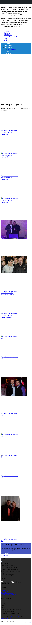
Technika (7, 33)
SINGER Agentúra (6, 591)
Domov (6, 31)
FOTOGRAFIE (8, 35)
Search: (3, 621)
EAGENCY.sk (4, 618)
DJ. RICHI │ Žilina (14, 616)
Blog (5, 39)
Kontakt (6, 40)
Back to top (4, 555)
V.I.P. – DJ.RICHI (12, 37)
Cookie (29, 623)
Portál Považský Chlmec (8, 595)
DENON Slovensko (7, 593)
